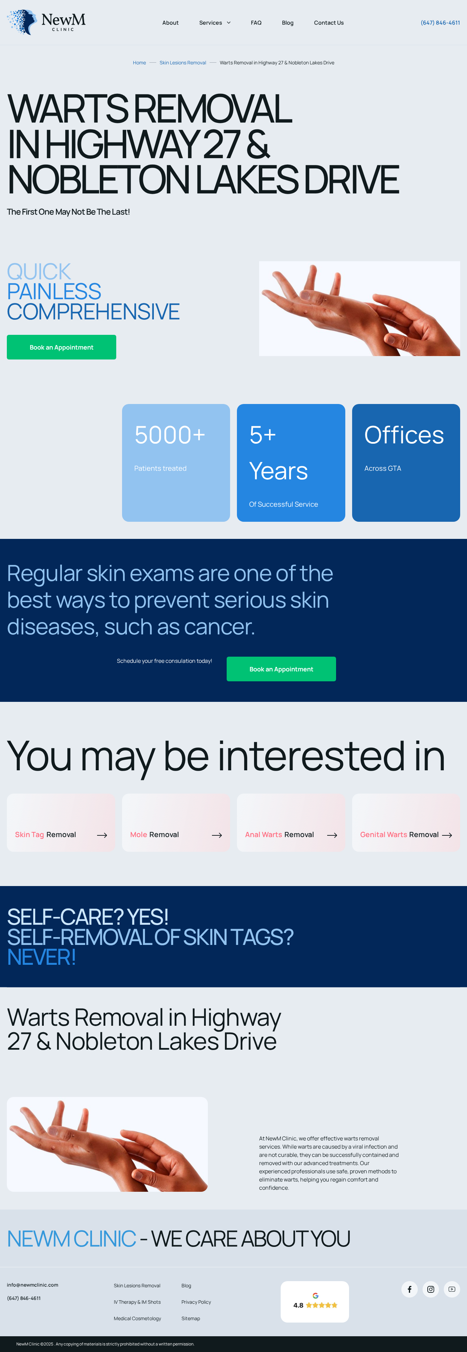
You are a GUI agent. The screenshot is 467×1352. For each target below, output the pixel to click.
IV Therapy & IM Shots (137, 1302)
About (170, 22)
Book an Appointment (62, 347)
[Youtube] (452, 1289)
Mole (154, 834)
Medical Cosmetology (137, 1318)
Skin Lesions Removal (183, 62)
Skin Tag (45, 834)
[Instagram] (431, 1289)
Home (139, 62)
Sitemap (191, 1318)
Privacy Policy (196, 1302)
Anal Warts (279, 834)
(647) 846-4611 (440, 22)
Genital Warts (399, 834)
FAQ (256, 22)
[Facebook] (409, 1289)
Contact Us (329, 22)
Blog (288, 22)
